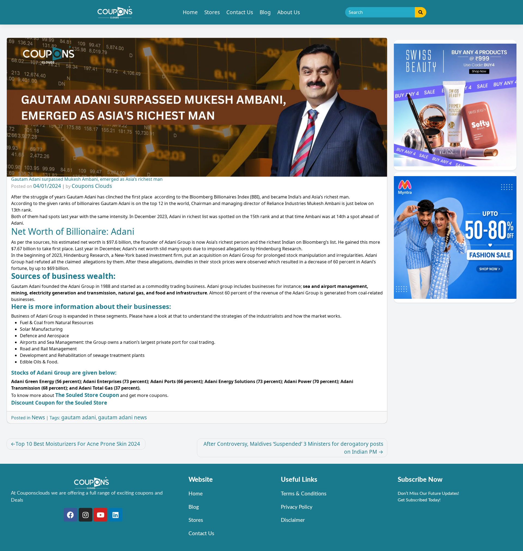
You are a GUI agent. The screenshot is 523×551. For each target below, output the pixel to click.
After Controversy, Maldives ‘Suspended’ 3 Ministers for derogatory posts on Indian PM (293, 447)
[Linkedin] (115, 515)
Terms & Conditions (303, 493)
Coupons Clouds (92, 185)
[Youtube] (100, 515)
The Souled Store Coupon (87, 395)
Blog (265, 12)
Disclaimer (293, 520)
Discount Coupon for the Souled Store (59, 402)
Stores (212, 12)
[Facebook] (70, 515)
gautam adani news (122, 417)
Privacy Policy (296, 507)
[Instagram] (85, 515)
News (38, 417)
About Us (288, 12)
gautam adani (78, 417)
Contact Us (239, 12)
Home (190, 12)
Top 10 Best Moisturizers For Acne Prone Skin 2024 (78, 443)
